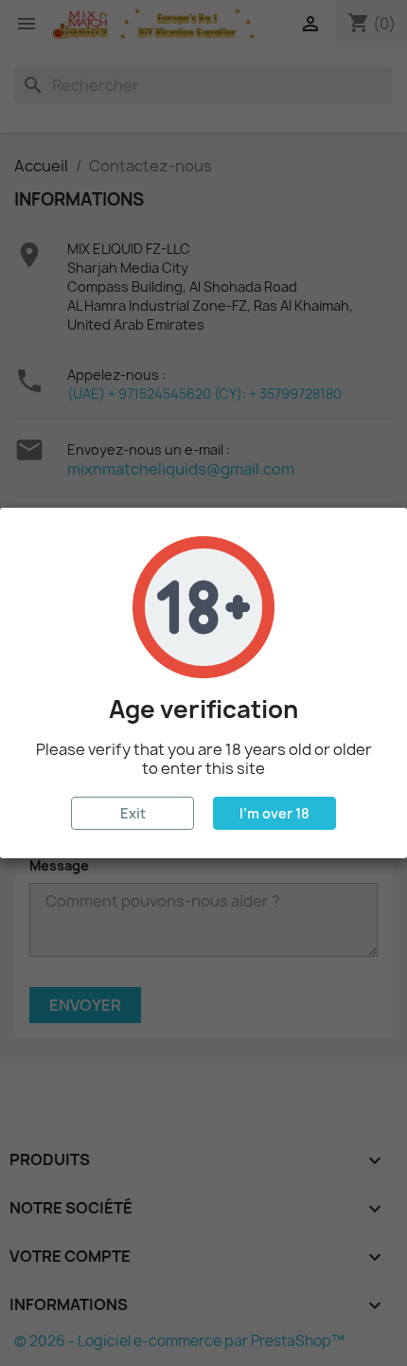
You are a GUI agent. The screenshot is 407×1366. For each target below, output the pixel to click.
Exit (133, 813)
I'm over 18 (274, 813)
